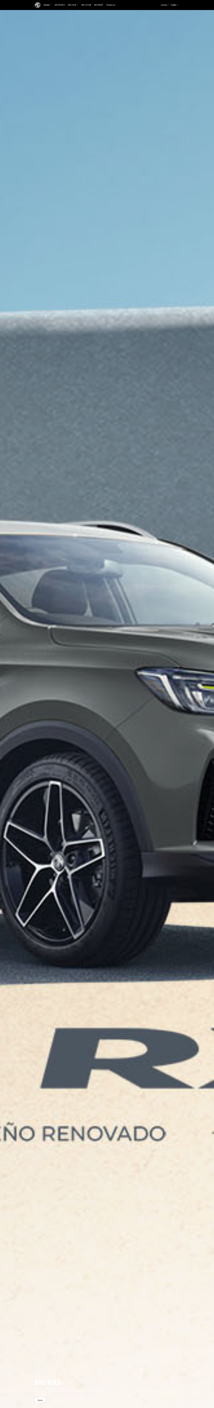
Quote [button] (40, 1400)
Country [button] (164, 5)
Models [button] (47, 5)
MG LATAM (86, 5)
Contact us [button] (110, 5)
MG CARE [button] (72, 5)
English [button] (173, 5)
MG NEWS (98, 5)
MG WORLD (60, 5)
